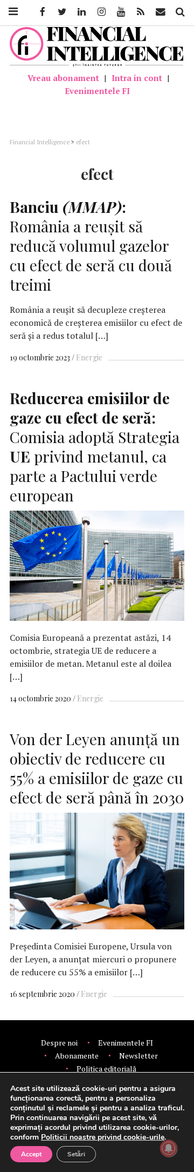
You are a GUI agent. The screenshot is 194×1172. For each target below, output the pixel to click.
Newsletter (138, 1055)
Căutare (179, 12)
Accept (31, 1154)
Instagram (100, 12)
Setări (76, 1154)
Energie (89, 357)
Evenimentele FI (97, 90)
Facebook (41, 12)
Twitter (61, 12)
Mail (161, 12)
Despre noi (59, 1042)
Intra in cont (137, 77)
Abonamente (77, 1055)
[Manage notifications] (168, 1148)
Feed (140, 12)
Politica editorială (106, 1068)
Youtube (120, 12)
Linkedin (80, 12)
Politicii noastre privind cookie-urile (102, 1137)
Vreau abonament (63, 77)
